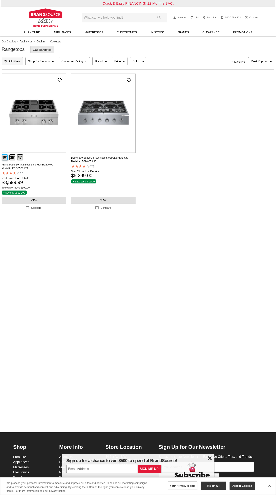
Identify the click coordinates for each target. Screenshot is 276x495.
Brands (183, 32)
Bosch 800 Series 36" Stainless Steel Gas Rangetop (99, 157)
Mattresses (93, 32)
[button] (174, 17)
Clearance (210, 32)
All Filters (14, 61)
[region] (138, 486)
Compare (36, 207)
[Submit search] (159, 17)
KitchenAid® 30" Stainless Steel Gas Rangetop (27, 164)
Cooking (41, 41)
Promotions (242, 32)
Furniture (32, 32)
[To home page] (45, 17)
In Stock (157, 32)
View (34, 200)
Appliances (62, 32)
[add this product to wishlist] (59, 80)
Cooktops (55, 41)
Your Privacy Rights (182, 485)
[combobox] (40, 61)
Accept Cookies (242, 485)
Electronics (127, 32)
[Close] (269, 485)
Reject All (213, 485)
